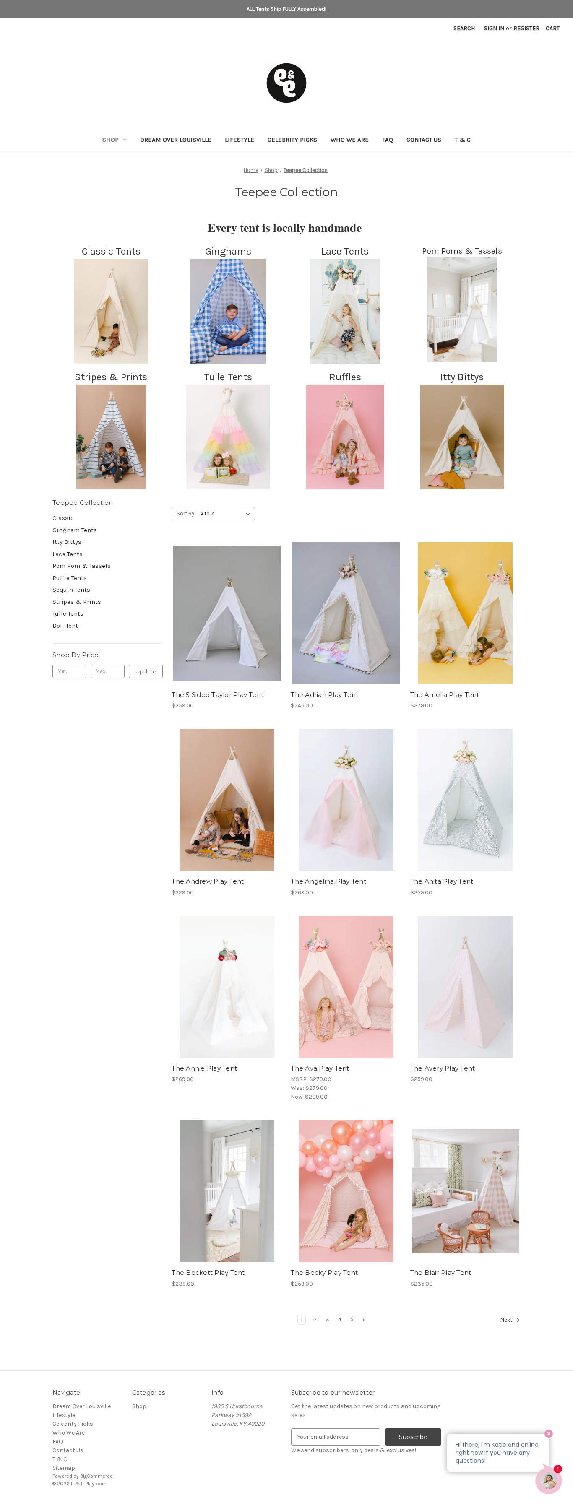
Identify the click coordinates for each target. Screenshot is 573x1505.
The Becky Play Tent (324, 1272)
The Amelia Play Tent (444, 695)
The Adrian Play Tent (324, 695)
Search (464, 28)
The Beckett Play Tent (208, 1272)
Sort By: (186, 513)
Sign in (494, 28)
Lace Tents (67, 554)
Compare (224, 620)
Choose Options (346, 628)
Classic (63, 518)
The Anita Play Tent (442, 881)
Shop (110, 139)
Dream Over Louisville (175, 139)
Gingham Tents (74, 530)
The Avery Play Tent (442, 1068)
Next (507, 1319)
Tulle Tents (67, 613)
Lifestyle (239, 139)
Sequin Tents (71, 589)
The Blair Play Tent (440, 1272)
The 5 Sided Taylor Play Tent (217, 695)
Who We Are (350, 139)
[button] (111, 311)
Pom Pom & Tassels (81, 565)
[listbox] (227, 513)
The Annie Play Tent (204, 1068)
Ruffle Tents (69, 578)
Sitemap (63, 1467)
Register (526, 28)
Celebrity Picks (292, 139)
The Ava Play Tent (320, 1068)
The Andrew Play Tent (208, 881)
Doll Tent (65, 625)
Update (145, 671)
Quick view (225, 605)
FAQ (387, 139)
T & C (463, 139)
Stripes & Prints (76, 602)
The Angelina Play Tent (328, 881)
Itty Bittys (66, 542)
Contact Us (423, 139)
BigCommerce (96, 1476)
